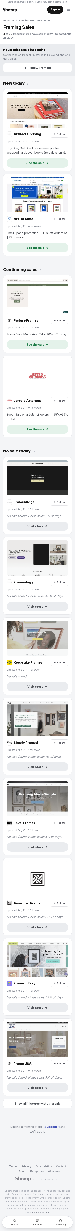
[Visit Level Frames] (37, 816)
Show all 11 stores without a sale (38, 1103)
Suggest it (52, 1127)
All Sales (9, 20)
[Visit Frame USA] (37, 1057)
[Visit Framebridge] (37, 495)
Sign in (55, 9)
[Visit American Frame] (37, 896)
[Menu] (68, 9)
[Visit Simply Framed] (37, 736)
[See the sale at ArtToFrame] (37, 215)
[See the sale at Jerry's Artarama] (37, 396)
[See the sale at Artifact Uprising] (37, 130)
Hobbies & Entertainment (34, 20)
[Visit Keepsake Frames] (37, 656)
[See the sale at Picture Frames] (37, 313)
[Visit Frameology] (37, 575)
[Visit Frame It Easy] (37, 976)
